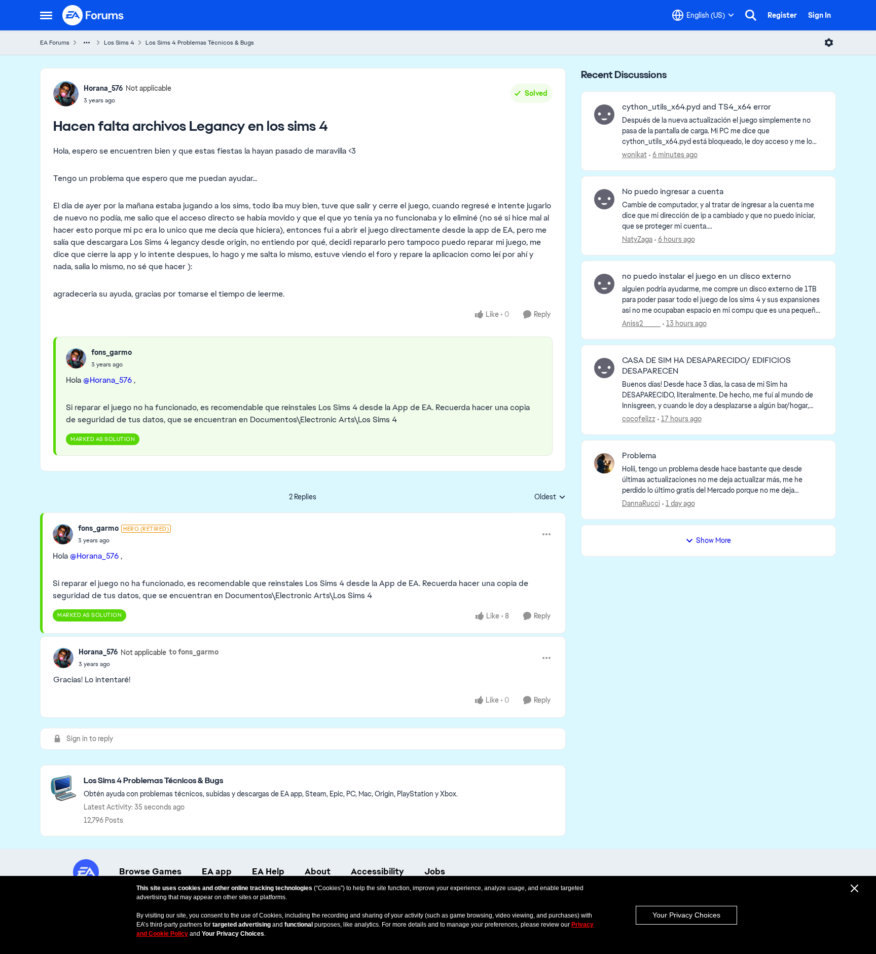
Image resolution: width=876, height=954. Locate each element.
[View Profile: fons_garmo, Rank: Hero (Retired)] (63, 534)
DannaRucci (641, 503)
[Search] (751, 15)
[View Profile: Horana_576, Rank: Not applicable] (66, 93)
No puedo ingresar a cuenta (672, 192)
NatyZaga (637, 239)
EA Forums (54, 43)
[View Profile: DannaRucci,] (604, 463)
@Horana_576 (107, 380)
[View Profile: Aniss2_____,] (604, 284)
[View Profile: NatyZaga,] (604, 199)
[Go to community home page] (93, 15)
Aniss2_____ (641, 323)
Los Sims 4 (119, 43)
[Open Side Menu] (46, 15)
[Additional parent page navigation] (87, 42)
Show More (713, 540)
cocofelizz (638, 418)
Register (782, 15)
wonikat (634, 154)
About (318, 871)
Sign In (819, 15)
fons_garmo (111, 352)
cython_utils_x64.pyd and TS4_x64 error (696, 107)
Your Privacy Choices (686, 915)
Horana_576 (103, 88)
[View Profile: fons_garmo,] (76, 358)
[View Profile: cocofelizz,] (604, 368)
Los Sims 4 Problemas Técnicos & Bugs (199, 43)
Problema (639, 456)
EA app (217, 871)
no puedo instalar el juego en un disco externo (706, 276)
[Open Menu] (829, 42)
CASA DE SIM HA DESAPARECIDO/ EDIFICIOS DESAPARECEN (706, 365)
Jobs (434, 871)
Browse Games (150, 871)
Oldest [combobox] (550, 497)
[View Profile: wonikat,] (604, 114)
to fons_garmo (193, 651)
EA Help (268, 871)
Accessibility (377, 871)
